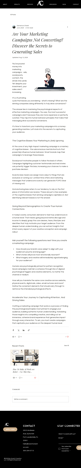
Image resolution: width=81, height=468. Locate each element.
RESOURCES (53, 4)
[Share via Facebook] (13, 330)
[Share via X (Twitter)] (18, 330)
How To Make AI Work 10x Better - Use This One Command (23, 370)
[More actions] (67, 27)
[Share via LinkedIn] (24, 330)
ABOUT (5, 4)
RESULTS (17, 4)
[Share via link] (29, 330)
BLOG (64, 4)
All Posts (13, 14)
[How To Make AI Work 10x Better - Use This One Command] (24, 358)
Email (61, 438)
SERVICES (30, 4)
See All (66, 345)
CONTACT (76, 4)
